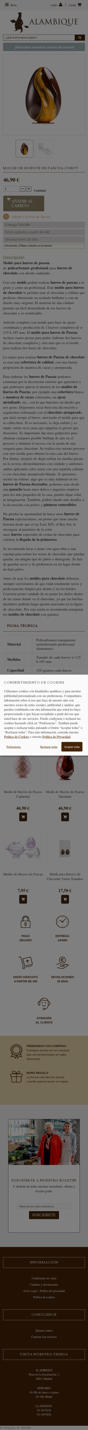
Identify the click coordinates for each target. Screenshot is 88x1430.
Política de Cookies (16, 736)
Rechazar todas (49, 747)
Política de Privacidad (56, 736)
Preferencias (14, 747)
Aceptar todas (72, 747)
